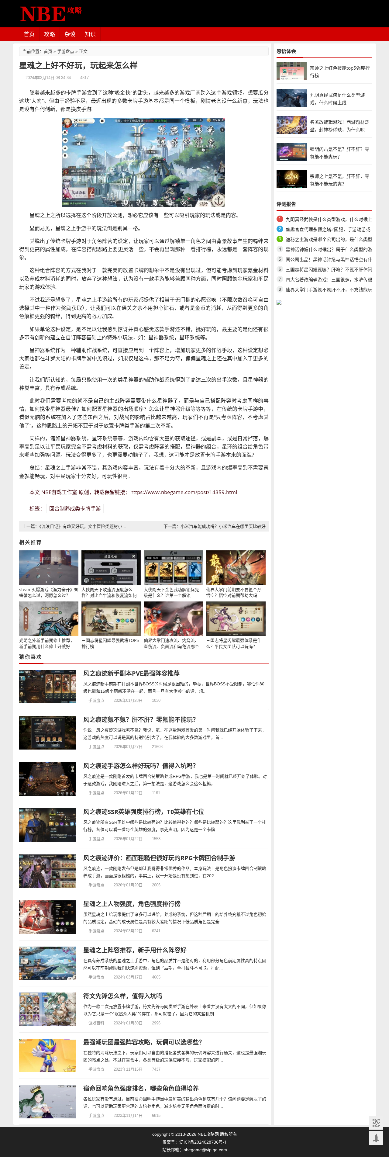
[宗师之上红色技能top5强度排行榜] (292, 70)
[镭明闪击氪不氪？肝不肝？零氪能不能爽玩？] (292, 151)
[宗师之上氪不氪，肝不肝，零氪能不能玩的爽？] (292, 179)
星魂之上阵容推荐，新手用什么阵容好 (135, 950)
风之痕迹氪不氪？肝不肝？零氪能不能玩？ (141, 719)
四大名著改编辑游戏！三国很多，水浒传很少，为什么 (329, 280)
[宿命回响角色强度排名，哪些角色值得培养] (48, 1101)
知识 (90, 34)
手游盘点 (65, 51)
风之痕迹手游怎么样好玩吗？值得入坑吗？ (141, 766)
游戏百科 (96, 1023)
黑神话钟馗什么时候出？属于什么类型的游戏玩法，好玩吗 (329, 250)
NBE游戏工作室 (59, 492)
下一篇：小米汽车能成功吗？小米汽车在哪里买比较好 (215, 526)
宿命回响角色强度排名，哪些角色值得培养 (141, 1088)
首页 (29, 34)
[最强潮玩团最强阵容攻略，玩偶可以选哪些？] (48, 1055)
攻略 (49, 34)
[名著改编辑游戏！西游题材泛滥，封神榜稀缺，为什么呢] (292, 124)
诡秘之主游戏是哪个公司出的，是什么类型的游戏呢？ (329, 240)
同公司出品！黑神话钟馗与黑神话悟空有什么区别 (329, 260)
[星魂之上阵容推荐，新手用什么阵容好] (48, 963)
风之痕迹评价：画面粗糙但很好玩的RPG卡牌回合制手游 (159, 858)
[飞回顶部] (376, 1138)
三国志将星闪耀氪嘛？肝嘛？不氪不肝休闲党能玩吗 (329, 270)
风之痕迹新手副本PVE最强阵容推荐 (131, 673)
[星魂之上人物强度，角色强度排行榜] (48, 917)
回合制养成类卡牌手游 (75, 508)
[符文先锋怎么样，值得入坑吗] (48, 1009)
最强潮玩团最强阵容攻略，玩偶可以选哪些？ (144, 1042)
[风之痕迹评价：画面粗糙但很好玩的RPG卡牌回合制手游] (48, 871)
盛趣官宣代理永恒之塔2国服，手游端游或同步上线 (328, 230)
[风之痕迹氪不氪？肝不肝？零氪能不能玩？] (48, 733)
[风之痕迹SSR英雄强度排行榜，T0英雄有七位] (48, 825)
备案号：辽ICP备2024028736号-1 (194, 1142)
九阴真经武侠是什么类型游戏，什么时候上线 (329, 220)
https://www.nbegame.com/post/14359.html (183, 492)
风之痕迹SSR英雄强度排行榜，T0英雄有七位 (143, 812)
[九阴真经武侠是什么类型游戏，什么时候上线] (292, 97)
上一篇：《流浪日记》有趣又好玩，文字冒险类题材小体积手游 (80, 526)
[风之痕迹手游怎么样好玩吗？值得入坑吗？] (48, 779)
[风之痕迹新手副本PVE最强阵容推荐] (48, 686)
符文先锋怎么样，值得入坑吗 (122, 996)
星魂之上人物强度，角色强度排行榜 (132, 904)
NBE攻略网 (208, 1134)
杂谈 (69, 34)
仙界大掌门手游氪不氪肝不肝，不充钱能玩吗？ (329, 290)
